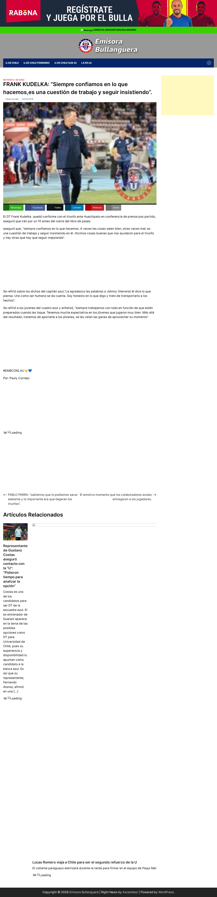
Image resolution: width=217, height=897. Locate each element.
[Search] (209, 63)
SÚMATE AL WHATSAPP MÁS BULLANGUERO (115, 29)
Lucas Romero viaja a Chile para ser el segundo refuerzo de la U (84, 862)
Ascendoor (130, 892)
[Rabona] (108, 26)
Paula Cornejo (12, 99)
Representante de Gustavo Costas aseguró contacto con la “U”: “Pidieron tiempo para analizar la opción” (15, 566)
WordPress (166, 892)
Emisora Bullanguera (84, 892)
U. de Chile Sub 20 (65, 62)
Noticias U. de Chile (13, 80)
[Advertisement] (79, 264)
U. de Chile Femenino (37, 62)
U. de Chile (12, 62)
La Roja (86, 62)
